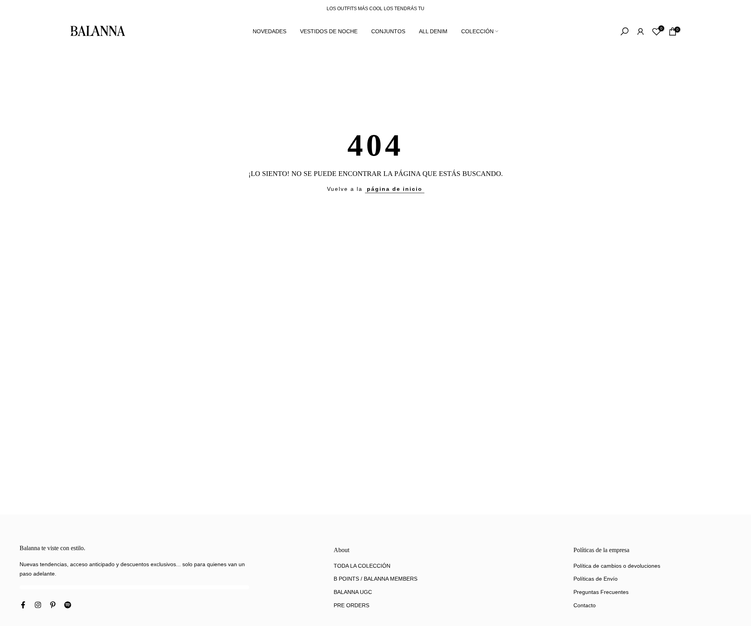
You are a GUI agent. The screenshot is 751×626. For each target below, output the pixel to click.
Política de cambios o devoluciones (616, 566)
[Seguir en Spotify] (67, 605)
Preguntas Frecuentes (601, 592)
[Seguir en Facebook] (23, 605)
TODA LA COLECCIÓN (362, 566)
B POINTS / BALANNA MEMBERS (375, 579)
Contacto (584, 605)
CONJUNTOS (388, 31)
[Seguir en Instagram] (37, 605)
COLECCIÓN (477, 31)
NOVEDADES (269, 31)
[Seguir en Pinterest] (52, 605)
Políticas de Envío (595, 579)
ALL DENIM (433, 31)
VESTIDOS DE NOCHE (329, 31)
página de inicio (394, 189)
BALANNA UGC (353, 592)
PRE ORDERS (351, 605)
